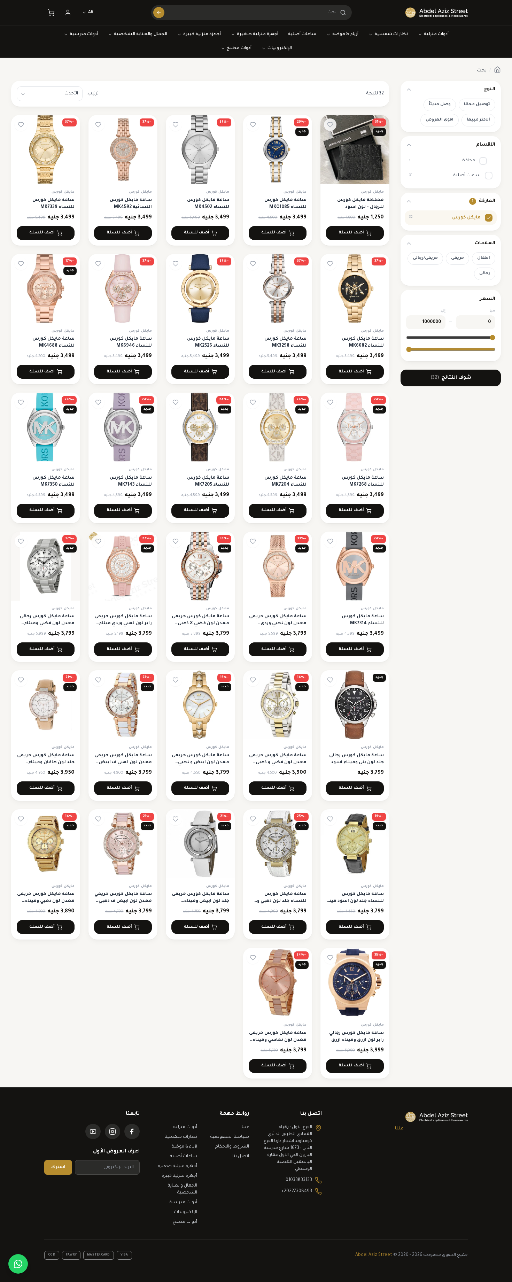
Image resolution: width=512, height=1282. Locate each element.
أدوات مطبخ (239, 48)
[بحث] (158, 12)
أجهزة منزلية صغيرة (257, 34)
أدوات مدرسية (84, 34)
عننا (399, 1128)
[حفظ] (330, 124)
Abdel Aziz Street (373, 1255)
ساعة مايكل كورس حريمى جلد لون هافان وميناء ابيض (46, 762)
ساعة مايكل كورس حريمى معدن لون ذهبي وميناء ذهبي (46, 901)
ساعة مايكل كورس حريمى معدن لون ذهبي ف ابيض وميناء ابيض (123, 762)
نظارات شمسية (391, 34)
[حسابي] (68, 13)
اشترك (58, 1167)
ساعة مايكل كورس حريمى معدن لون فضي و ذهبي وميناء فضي (278, 762)
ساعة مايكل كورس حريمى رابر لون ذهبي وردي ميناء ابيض (123, 623)
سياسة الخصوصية (229, 1137)
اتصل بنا (240, 1156)
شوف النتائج (450, 377)
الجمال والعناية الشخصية (140, 34)
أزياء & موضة (345, 34)
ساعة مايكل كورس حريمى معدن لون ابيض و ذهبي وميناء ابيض (200, 762)
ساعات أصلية (302, 34)
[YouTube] (93, 1131)
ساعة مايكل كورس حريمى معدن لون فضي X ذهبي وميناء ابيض (200, 623)
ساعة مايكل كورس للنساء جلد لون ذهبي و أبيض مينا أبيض (282, 901)
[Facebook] (132, 1131)
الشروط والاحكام (232, 1146)
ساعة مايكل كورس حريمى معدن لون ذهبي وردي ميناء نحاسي (278, 623)
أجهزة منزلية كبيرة (202, 34)
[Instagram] (112, 1131)
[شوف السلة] (51, 13)
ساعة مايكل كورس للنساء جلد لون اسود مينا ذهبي (355, 901)
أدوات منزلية (436, 34)
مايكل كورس (372, 192)
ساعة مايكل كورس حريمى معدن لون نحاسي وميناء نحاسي (278, 1040)
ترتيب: (93, 93)
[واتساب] (18, 1264)
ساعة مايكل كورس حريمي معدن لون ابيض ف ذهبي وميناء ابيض (123, 901)
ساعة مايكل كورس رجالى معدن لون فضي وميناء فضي (47, 623)
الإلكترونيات (279, 48)
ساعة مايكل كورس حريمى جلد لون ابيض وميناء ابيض (200, 901)
